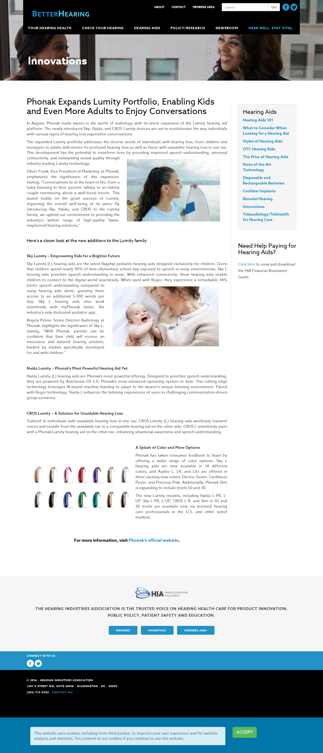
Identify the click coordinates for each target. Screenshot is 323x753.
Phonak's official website (154, 540)
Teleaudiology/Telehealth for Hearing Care (266, 217)
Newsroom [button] (227, 28)
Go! (274, 7)
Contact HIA (62, 692)
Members (123, 630)
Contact (179, 7)
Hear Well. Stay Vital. (271, 28)
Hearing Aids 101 (258, 120)
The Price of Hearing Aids (265, 157)
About (159, 7)
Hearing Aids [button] (147, 28)
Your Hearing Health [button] (50, 28)
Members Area (204, 7)
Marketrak (157, 630)
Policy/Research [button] (187, 28)
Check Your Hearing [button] (103, 28)
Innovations (254, 207)
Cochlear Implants (259, 191)
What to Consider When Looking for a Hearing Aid (266, 130)
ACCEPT (244, 732)
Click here (246, 264)
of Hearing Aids (268, 141)
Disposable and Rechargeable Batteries (263, 180)
